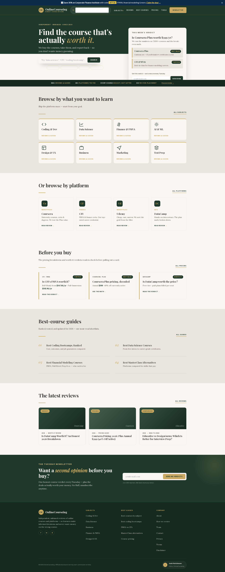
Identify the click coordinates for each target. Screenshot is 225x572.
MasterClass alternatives (132, 533)
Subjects (118, 10)
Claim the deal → (153, 2)
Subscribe (176, 79)
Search (93, 60)
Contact (159, 533)
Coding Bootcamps (69, 67)
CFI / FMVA (84, 67)
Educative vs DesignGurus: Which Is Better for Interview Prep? (162, 437)
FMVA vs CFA (127, 527)
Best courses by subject (131, 516)
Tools (164, 10)
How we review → (168, 83)
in (46, 533)
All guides (181, 334)
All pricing (181, 266)
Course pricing (127, 539)
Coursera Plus (97, 67)
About (159, 516)
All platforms (179, 191)
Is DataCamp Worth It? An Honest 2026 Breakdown (61, 437)
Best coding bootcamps (131, 521)
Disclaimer (161, 550)
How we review (163, 521)
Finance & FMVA (93, 533)
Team (158, 527)
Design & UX (91, 539)
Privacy (159, 539)
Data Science (53, 67)
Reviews (129, 10)
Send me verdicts (174, 476)
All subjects (180, 112)
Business (89, 527)
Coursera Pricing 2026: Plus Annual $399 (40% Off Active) (112, 437)
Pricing (154, 10)
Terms (159, 544)
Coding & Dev (92, 516)
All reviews (180, 401)
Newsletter (178, 10)
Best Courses (142, 10)
